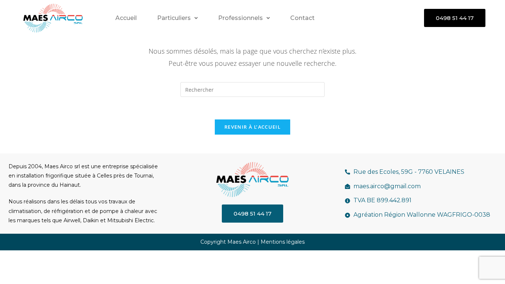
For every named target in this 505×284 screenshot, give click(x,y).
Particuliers (174, 17)
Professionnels (240, 17)
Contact (302, 17)
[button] (177, 18)
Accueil (126, 17)
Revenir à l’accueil (252, 127)
